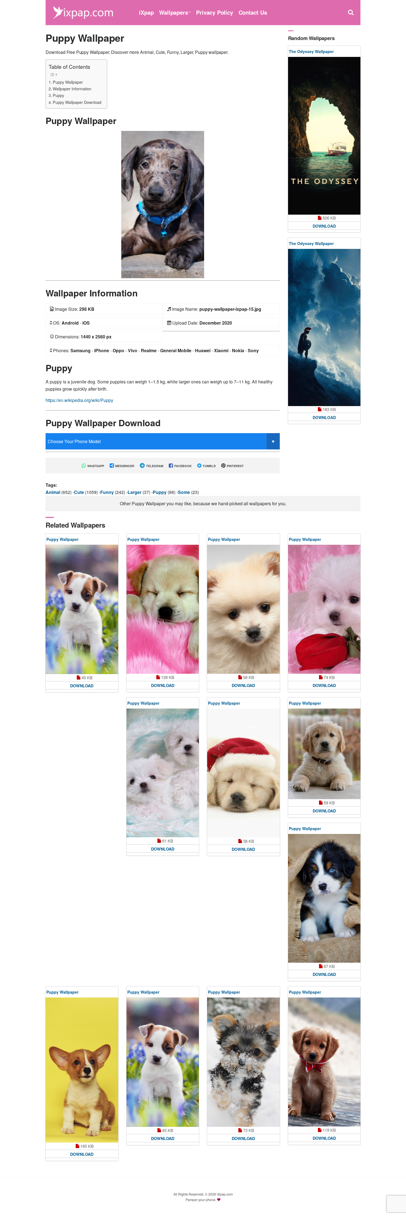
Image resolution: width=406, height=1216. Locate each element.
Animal (53, 492)
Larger (135, 492)
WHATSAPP (95, 466)
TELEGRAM (154, 466)
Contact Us (253, 12)
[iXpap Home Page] (82, 12)
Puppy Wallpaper (68, 82)
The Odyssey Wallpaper (311, 51)
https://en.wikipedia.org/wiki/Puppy (79, 400)
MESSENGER (124, 466)
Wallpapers (173, 12)
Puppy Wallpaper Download (77, 102)
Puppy (58, 95)
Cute (79, 492)
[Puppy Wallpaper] (162, 204)
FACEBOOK (182, 466)
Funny (107, 492)
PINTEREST (235, 466)
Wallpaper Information (72, 88)
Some (184, 492)
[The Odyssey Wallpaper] (324, 136)
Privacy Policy (214, 12)
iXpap (146, 12)
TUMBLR (209, 466)
